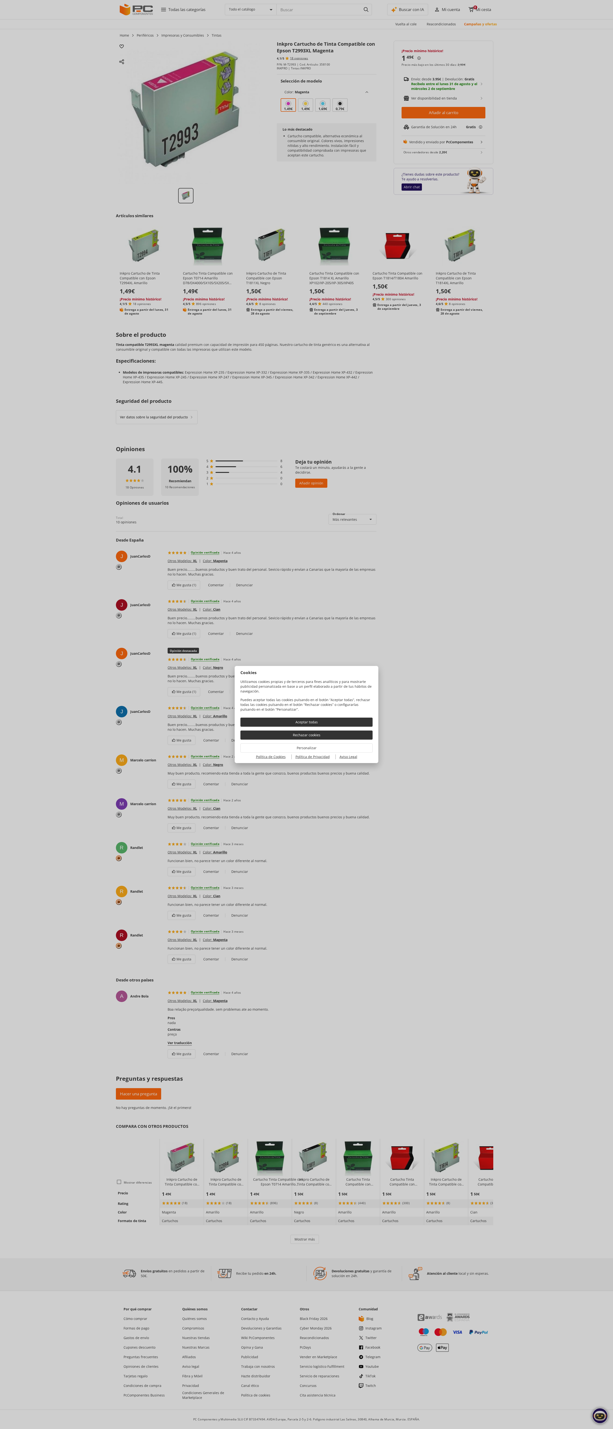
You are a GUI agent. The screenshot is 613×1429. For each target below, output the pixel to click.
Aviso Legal (348, 756)
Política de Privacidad (312, 756)
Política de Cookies (271, 756)
